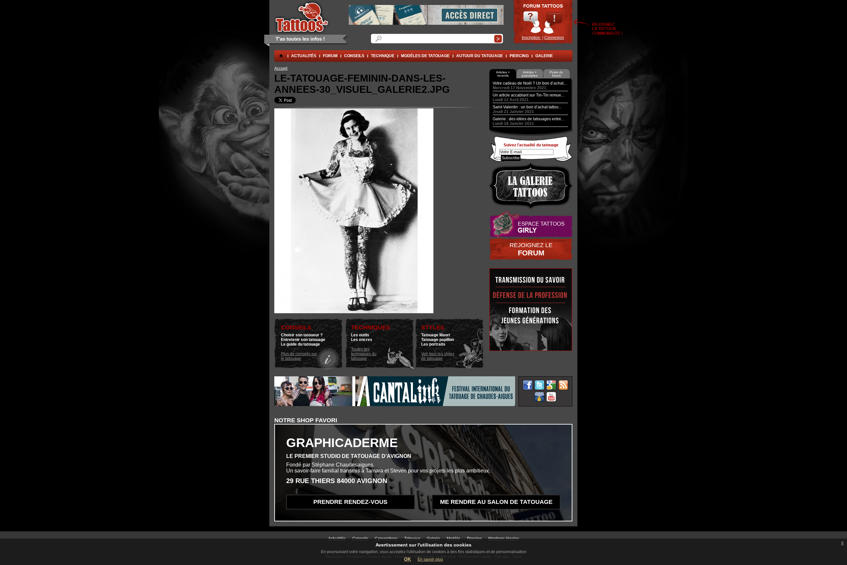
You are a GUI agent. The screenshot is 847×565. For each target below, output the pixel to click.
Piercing (519, 56)
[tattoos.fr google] (551, 385)
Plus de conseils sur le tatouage (299, 356)
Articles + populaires (530, 73)
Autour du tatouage (479, 56)
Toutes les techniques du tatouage (364, 354)
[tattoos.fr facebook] (527, 385)
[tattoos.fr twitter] (539, 385)
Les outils (360, 335)
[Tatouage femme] (530, 224)
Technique (382, 56)
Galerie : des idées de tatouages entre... (528, 119)
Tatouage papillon (437, 339)
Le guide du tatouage (300, 344)
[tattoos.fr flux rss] (563, 385)
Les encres (361, 339)
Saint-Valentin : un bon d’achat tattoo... (527, 107)
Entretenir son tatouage (303, 339)
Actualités (303, 56)
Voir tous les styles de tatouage (437, 356)
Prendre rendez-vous (350, 502)
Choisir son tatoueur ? (302, 335)
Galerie (544, 56)
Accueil (281, 68)
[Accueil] (302, 17)
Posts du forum (556, 73)
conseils (354, 56)
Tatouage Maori (435, 335)
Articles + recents (503, 73)
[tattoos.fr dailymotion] (539, 397)
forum (330, 56)
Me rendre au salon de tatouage (496, 502)
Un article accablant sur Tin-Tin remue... (528, 95)
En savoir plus (430, 559)
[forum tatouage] (542, 22)
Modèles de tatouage (425, 56)
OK (407, 559)
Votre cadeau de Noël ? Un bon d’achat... (529, 83)
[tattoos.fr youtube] (551, 397)
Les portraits (433, 344)
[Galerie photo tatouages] (530, 186)
